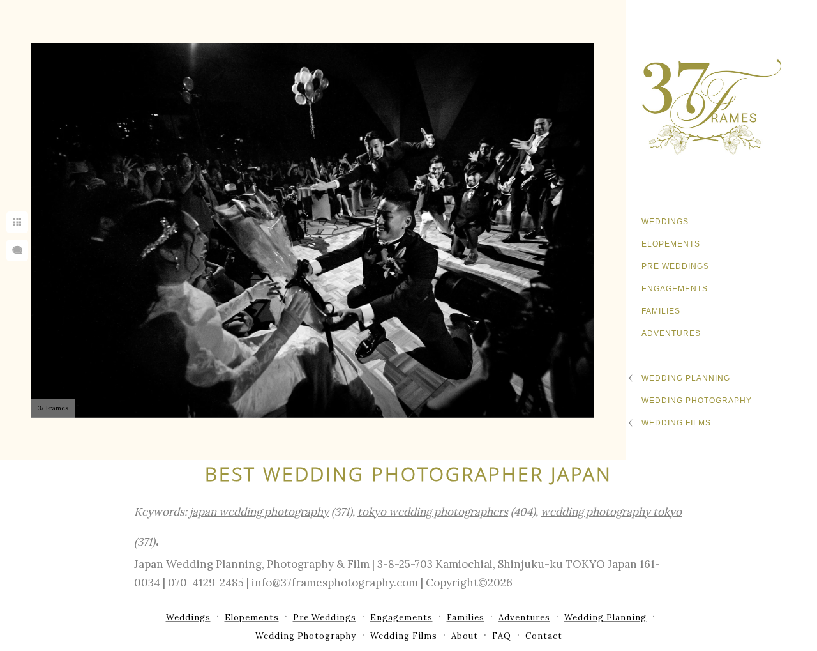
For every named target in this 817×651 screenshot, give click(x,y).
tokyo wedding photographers (432, 512)
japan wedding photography (259, 512)
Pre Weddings (675, 266)
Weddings (665, 221)
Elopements (670, 244)
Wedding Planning (685, 378)
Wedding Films (676, 422)
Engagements (674, 288)
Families (660, 311)
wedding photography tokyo (611, 512)
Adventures (671, 333)
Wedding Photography (696, 400)
